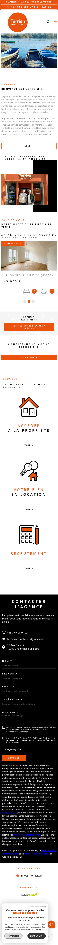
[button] (24, 301)
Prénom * (10, 674)
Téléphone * (12, 699)
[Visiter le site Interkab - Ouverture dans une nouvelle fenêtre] (29, 894)
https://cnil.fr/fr (9, 812)
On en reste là (36, 907)
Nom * (7, 661)
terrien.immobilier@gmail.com (25, 639)
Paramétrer (13, 936)
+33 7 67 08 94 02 (17, 632)
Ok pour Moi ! (36, 936)
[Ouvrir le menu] (55, 21)
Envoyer (14, 757)
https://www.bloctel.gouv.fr (26, 834)
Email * (8, 687)
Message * (10, 712)
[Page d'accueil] (18, 22)
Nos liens (52, 937)
